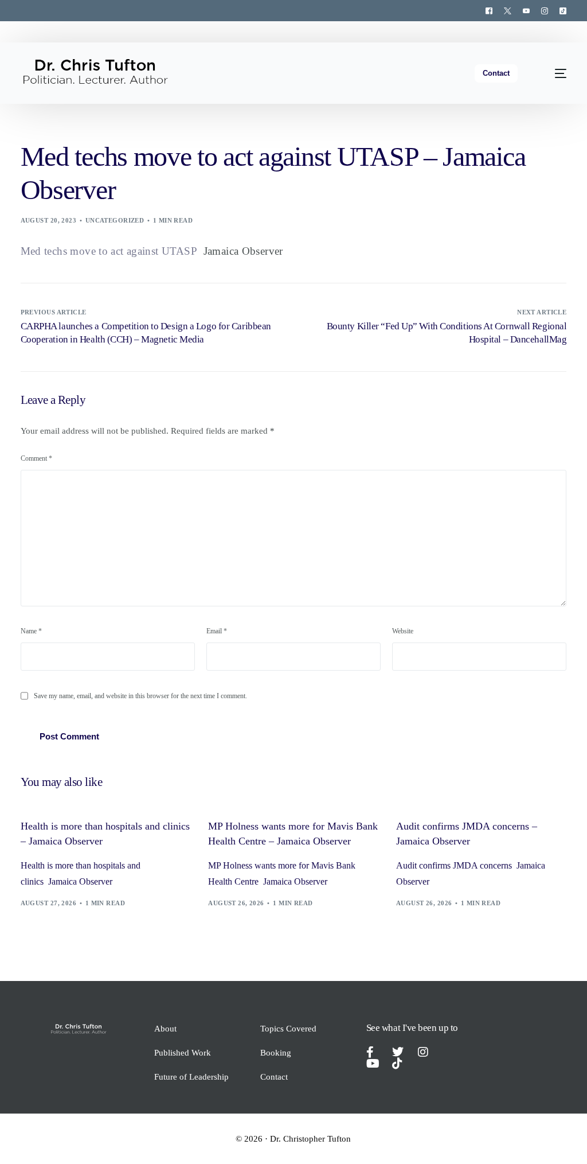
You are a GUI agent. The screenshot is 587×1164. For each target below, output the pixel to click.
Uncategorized (114, 220)
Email (216, 631)
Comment (36, 458)
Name (31, 631)
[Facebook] (489, 10)
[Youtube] (526, 10)
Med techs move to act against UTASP (109, 251)
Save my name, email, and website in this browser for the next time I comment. (140, 696)
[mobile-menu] (553, 73)
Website (402, 631)
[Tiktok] (560, 10)
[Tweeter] (507, 10)
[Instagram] (544, 10)
